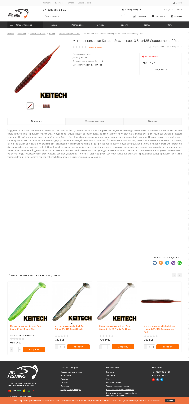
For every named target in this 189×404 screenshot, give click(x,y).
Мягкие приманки (38, 34)
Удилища (64, 379)
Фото (170, 25)
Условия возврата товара (117, 386)
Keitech (52, 34)
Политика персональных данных (20, 396)
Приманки (22, 34)
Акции (54, 25)
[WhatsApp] (180, 263)
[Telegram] (167, 263)
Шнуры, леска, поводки (71, 390)
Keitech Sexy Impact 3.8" (69, 34)
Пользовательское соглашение (120, 390)
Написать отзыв (95, 47)
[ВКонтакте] (155, 263)
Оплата (71, 3)
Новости (124, 25)
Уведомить (160, 69)
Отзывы (100, 25)
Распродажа (77, 25)
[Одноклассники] (161, 263)
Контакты (47, 3)
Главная (10, 34)
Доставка (59, 3)
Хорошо (169, 400)
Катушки (64, 382)
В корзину (34, 349)
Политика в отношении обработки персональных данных (121, 394)
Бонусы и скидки (85, 3)
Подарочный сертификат (72, 372)
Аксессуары (66, 375)
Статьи (146, 25)
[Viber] (173, 263)
